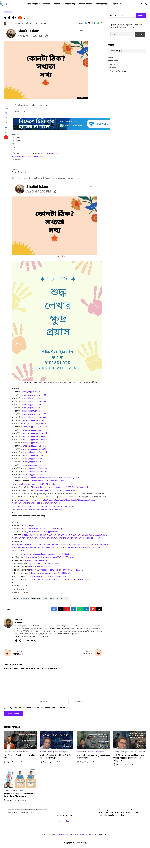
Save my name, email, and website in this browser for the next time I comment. (35, 708)
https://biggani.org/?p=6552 (35, 474)
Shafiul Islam (35, 599)
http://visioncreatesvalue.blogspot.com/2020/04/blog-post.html (60, 487)
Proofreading (24, 599)
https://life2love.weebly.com (35, 560)
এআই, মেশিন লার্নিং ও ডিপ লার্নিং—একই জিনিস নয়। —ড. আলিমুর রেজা (55, 756)
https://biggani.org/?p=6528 (35, 455)
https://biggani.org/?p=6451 (34, 430)
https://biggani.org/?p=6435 (35, 420)
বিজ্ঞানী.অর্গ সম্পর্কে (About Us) (117, 71)
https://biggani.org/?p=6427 (34, 414)
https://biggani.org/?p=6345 (34, 401)
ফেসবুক (94, 834)
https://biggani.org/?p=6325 (34, 398)
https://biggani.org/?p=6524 (35, 452)
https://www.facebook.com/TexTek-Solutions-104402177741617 (57, 570)
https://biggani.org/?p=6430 (34, 417)
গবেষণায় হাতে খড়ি (113, 64)
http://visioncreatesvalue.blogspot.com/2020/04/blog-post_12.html (51, 477)
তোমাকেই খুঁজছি (112, 68)
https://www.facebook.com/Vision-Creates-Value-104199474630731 (61, 579)
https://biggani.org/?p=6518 (34, 449)
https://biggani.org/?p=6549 (35, 471)
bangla (15, 599)
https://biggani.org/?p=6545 (35, 468)
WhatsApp (84, 834)
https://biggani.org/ (30, 525)
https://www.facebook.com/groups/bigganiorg (42, 528)
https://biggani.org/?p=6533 (34, 458)
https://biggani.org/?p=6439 (34, 423)
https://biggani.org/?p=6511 (34, 442)
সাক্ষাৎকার (110, 57)
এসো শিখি (45, 599)
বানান (58, 599)
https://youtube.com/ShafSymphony (43, 563)
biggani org (10, 762)
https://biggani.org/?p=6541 (34, 465)
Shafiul (9, 23)
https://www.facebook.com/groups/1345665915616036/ (46, 554)
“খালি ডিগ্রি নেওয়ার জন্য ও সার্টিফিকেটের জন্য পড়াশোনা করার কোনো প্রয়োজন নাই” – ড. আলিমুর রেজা (128, 757)
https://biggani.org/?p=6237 (33, 392)
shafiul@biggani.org (49, 153)
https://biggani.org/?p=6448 (35, 427)
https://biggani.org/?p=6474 (35, 433)
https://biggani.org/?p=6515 (34, 446)
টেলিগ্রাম (71, 834)
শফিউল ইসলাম (64, 599)
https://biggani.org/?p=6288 (34, 395)
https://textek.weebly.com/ (41, 566)
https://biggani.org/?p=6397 (34, 411)
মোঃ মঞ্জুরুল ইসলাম (64, 821)
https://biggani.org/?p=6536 (35, 462)
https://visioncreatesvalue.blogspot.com (49, 576)
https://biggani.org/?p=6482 (35, 436)
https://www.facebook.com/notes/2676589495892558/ (56, 490)
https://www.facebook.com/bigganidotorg (40, 532)
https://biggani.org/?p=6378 (34, 404)
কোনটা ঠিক (51, 599)
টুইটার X (76, 834)
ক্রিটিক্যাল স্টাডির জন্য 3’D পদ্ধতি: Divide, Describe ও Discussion (19, 794)
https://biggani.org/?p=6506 (35, 439)
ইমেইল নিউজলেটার (62, 834)
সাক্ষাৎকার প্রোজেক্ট (113, 61)
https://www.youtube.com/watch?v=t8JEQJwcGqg (50, 573)
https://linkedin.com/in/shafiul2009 (27, 156)
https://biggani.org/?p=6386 (34, 408)
